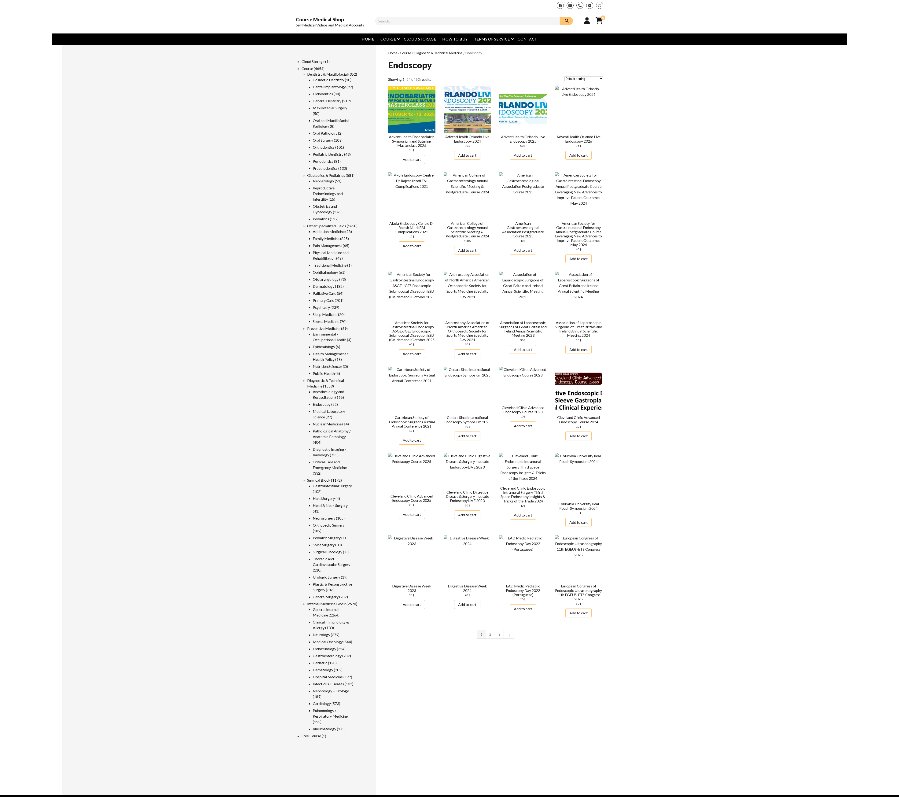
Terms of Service (492, 39)
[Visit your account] (587, 20)
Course (388, 39)
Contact (527, 39)
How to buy (455, 39)
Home (368, 39)
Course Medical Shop (320, 19)
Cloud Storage (420, 39)
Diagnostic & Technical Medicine (438, 53)
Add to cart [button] (412, 159)
